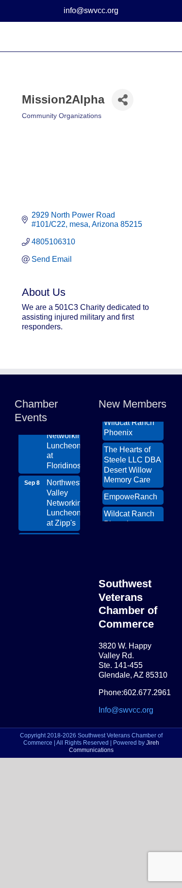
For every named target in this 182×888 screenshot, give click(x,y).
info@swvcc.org (91, 10)
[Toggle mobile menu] (163, 37)
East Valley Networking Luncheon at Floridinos (63, 438)
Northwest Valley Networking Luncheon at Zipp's (63, 500)
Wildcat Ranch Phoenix (129, 425)
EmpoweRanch (130, 494)
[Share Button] (122, 100)
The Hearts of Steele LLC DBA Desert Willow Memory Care (132, 462)
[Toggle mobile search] (146, 37)
